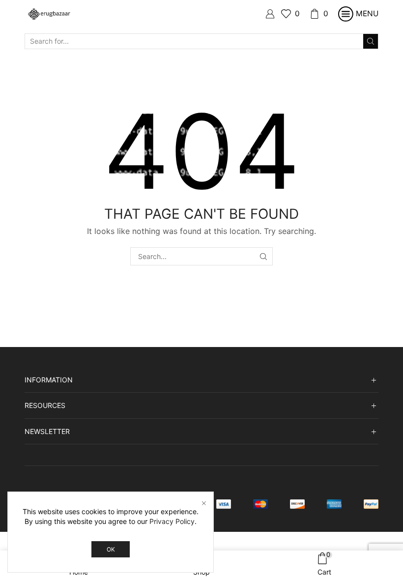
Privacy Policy (172, 521)
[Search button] (370, 41)
